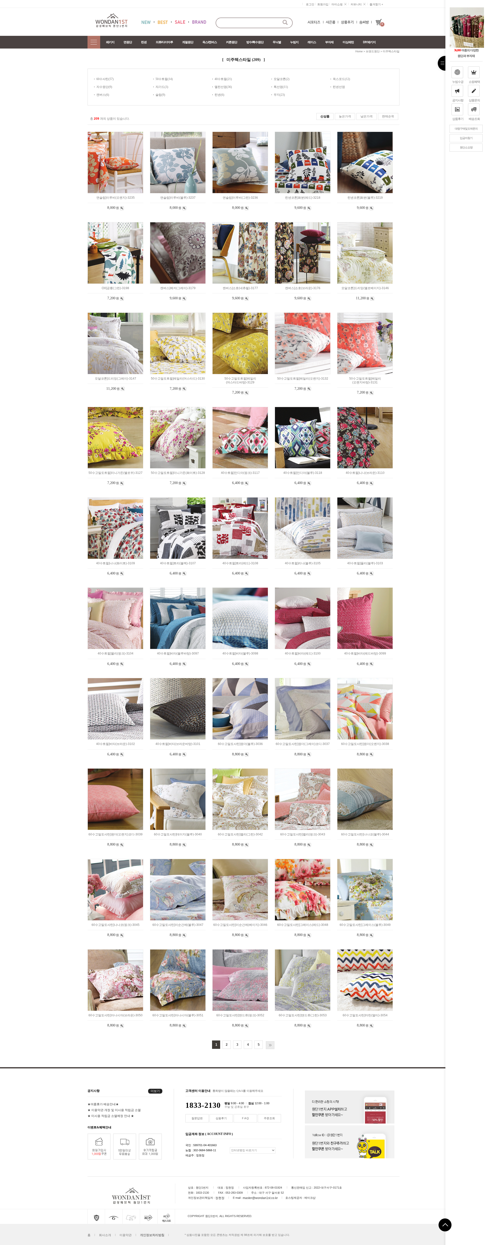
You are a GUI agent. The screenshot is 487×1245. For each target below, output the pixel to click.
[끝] (270, 1045)
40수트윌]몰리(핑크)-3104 (115, 654)
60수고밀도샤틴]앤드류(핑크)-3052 (240, 1015)
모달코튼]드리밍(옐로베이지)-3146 (365, 288)
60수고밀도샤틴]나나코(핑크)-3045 (116, 925)
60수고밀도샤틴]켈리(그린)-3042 (240, 834)
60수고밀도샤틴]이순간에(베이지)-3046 (240, 925)
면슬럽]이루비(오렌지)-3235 (115, 197)
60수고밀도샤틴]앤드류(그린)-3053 (303, 1015)
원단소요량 (466, 147)
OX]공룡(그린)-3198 (115, 288)
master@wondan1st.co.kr (260, 1198)
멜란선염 (221, 87)
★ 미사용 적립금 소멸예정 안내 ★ (111, 1115)
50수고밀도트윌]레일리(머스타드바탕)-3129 (240, 380)
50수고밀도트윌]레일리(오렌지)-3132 (302, 378)
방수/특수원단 (255, 42)
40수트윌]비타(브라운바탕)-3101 (177, 744)
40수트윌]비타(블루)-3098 (240, 654)
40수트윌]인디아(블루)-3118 (302, 473)
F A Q (245, 1118)
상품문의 (474, 100)
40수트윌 (221, 79)
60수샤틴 (102, 79)
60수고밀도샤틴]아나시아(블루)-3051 (177, 1015)
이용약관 (125, 1235)
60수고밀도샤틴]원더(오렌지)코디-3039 (116, 834)
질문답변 (197, 1118)
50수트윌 (161, 79)
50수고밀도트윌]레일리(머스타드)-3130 (178, 378)
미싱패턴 (348, 42)
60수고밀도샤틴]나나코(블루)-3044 (365, 834)
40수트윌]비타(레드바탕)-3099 (365, 654)
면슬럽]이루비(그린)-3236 (240, 197)
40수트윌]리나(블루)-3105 (303, 563)
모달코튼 (280, 79)
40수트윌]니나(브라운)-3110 (365, 473)
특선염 (278, 87)
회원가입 (322, 4)
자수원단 (102, 87)
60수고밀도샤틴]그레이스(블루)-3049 (365, 925)
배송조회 (474, 119)
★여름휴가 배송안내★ (103, 1104)
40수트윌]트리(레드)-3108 (240, 563)
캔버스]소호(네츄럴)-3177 (240, 288)
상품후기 (457, 119)
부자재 (329, 42)
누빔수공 (457, 82)
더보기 (155, 1091)
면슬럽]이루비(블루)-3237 (178, 197)
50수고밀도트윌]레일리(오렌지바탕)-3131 (365, 380)
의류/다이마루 (164, 42)
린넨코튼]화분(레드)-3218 (302, 197)
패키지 (110, 42)
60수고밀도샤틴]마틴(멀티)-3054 (365, 1015)
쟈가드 (160, 87)
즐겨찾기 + (376, 4)
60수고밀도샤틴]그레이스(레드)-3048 (302, 925)
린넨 (144, 42)
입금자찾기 (466, 137)
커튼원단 (231, 42)
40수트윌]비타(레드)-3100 (303, 654)
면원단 (128, 42)
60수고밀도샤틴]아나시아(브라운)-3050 (116, 1015)
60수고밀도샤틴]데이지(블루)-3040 (178, 834)
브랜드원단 (373, 51)
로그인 (310, 4)
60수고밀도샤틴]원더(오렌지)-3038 (365, 744)
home (359, 51)
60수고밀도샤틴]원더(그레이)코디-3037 (303, 744)
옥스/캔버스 (209, 42)
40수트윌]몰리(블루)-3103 (365, 563)
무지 (277, 95)
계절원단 (187, 42)
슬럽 (158, 95)
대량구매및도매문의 (466, 128)
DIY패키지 (369, 42)
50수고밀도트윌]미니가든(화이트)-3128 (178, 473)
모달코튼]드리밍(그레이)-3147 (115, 378)
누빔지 (294, 42)
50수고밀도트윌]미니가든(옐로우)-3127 (116, 473)
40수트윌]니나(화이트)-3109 (115, 563)
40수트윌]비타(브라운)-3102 (115, 744)
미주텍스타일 (391, 51)
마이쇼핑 (337, 4)
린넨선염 (339, 87)
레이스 (312, 42)
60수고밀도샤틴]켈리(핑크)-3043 (302, 834)
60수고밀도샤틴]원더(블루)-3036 (240, 744)
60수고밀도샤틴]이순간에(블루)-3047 (177, 925)
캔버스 (101, 95)
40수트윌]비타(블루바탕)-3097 (178, 654)
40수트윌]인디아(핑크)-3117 (240, 473)
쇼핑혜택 (474, 82)
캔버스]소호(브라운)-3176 (302, 288)
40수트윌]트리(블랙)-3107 (178, 563)
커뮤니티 (356, 4)
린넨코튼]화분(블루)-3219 (365, 197)
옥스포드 (339, 79)
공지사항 (457, 100)
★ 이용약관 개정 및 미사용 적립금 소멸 (114, 1110)
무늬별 (277, 42)
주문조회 (269, 1118)
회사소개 (105, 1235)
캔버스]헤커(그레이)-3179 (178, 288)
